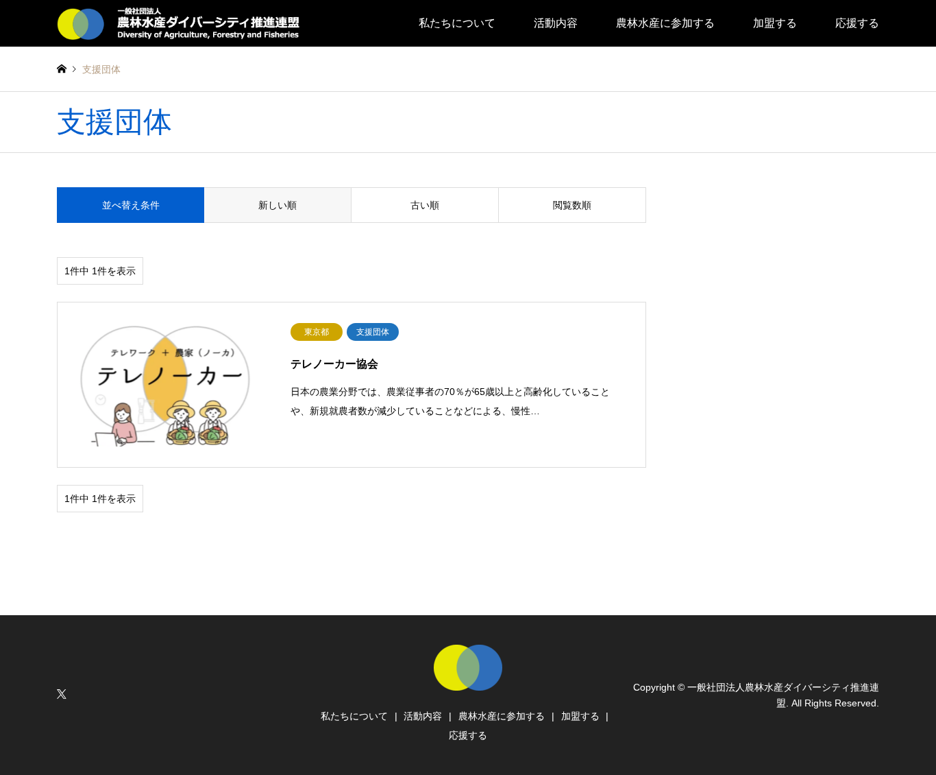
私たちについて (457, 23)
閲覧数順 (572, 205)
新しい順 (277, 205)
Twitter (61, 694)
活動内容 (556, 23)
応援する (857, 23)
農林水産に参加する (665, 23)
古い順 (424, 205)
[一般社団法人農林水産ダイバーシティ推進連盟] (183, 23)
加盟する (775, 23)
